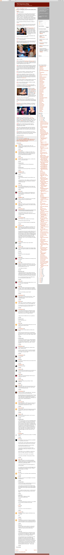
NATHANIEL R (20, 197)
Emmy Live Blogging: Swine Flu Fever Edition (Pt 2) (26, 9)
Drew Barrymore (25, 139)
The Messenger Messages (43, 126)
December (41, 117)
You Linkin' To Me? (42, 228)
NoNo (22, 120)
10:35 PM (19, 344)
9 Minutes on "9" (42, 212)
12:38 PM (19, 517)
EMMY (28, 139)
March (41, 274)
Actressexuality (41, 89)
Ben (18, 472)
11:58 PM (19, 470)
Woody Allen (41, 111)
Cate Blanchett (41, 94)
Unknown (19, 150)
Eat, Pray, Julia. (42, 136)
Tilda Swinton (41, 109)
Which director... (42, 254)
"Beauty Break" (41, 69)
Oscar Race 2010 (41, 104)
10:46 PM (19, 367)
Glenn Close (31, 117)
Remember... (42, 187)
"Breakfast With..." (42, 72)
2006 (40, 280)
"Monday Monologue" (42, 79)
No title (41, 251)
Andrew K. (19, 246)
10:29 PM (19, 293)
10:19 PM (19, 279)
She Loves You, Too (43, 208)
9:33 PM (19, 170)
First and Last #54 (42, 260)
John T (19, 202)
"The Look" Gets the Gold (43, 222)
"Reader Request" (41, 81)
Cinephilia (41, 51)
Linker (41, 202)
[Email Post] (28, 138)
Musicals (40, 102)
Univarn (19, 262)
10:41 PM (19, 353)
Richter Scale (20, 225)
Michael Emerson (33, 89)
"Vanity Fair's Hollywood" (42, 87)
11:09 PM (19, 437)
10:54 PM (19, 389)
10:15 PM (19, 255)
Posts (41, 22)
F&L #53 (41, 267)
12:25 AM (19, 480)
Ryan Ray (19, 241)
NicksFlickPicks (20, 346)
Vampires (40, 110)
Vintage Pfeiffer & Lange (43, 174)
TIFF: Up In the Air (42, 203)
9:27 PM (19, 161)
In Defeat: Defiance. (43, 239)
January (41, 276)
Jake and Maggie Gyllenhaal (43, 97)
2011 (40, 114)
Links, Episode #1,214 (43, 250)
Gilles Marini (19, 24)
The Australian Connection (43, 243)
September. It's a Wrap (43, 121)
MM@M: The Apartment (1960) (44, 156)
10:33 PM (19, 336)
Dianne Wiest (28, 84)
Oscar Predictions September (44, 261)
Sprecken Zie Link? (42, 173)
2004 (40, 282)
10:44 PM (19, 363)
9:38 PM (19, 174)
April (41, 273)
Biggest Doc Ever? (42, 130)
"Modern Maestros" (42, 78)
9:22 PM (19, 156)
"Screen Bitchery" (41, 82)
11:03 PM (19, 417)
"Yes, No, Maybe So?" (42, 88)
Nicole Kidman (41, 103)
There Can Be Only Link (43, 152)
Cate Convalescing (42, 255)
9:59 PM (19, 207)
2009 (40, 116)
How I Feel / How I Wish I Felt (44, 161)
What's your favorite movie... (44, 231)
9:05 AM (19, 510)
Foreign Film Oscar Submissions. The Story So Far (44, 191)
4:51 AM (19, 493)
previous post (24, 77)
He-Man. (41, 207)
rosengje (19, 144)
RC (18, 476)
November (41, 118)
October (41, 119)
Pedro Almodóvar (41, 105)
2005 (40, 281)
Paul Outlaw (20, 433)
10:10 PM (19, 251)
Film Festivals (41, 95)
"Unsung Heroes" (41, 86)
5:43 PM (19, 523)
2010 (40, 115)
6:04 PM (19, 529)
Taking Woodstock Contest (44, 247)
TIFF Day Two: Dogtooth (43, 217)
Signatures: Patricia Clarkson (44, 262)
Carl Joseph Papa (20, 217)
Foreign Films (41, 96)
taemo (19, 505)
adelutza (19, 191)
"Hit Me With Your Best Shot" (43, 74)
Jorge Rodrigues (20, 295)
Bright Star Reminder (43, 131)
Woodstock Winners (43, 155)
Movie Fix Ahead (42, 180)
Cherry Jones (20, 139)
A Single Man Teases (43, 223)
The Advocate (42, 43)
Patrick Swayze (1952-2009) (44, 206)
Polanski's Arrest (42, 135)
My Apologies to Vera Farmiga (44, 211)
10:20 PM (19, 284)
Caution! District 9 (42, 240)
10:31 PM (19, 307)
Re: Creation (42, 139)
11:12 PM (19, 457)
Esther (19, 286)
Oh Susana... (42, 236)
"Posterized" (41, 80)
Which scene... (42, 129)
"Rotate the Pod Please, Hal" (44, 132)
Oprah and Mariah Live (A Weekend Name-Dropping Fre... (44, 169)
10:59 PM (19, 406)
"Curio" (40, 73)
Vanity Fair (41, 33)
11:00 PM (19, 412)
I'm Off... (41, 246)
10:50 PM (19, 383)
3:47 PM (19, 545)
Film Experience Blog (23, 4)
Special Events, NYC (43, 177)
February (41, 275)
